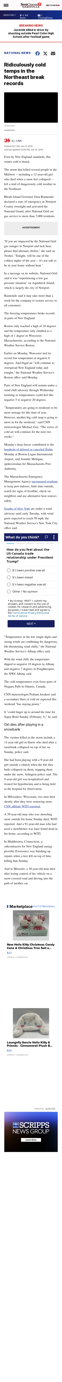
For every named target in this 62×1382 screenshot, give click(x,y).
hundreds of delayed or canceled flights (28, 449)
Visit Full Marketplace (44, 906)
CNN (19, 140)
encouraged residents (45, 481)
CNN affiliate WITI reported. (22, 806)
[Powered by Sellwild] (50, 1109)
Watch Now (52, 5)
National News (17, 53)
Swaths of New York (17, 508)
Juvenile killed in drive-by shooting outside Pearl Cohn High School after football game (31, 33)
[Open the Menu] (6, 5)
